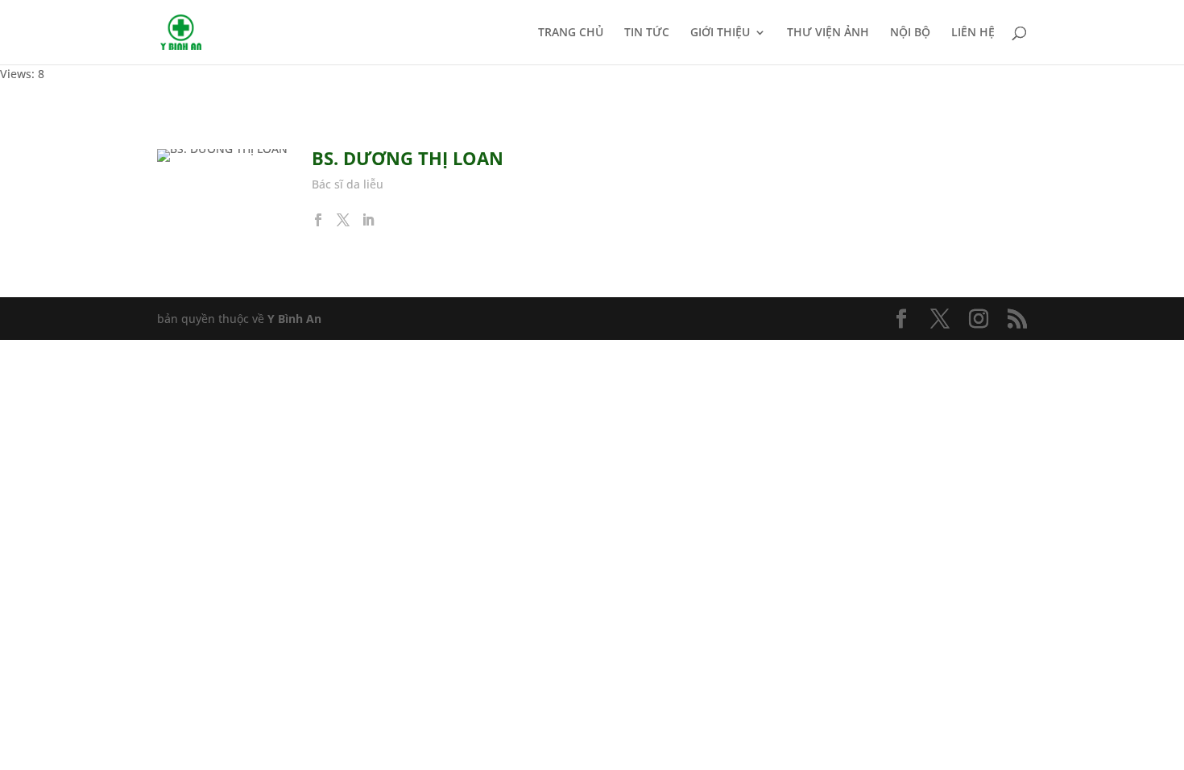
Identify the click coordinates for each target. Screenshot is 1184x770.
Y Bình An (294, 318)
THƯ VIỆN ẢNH (828, 33)
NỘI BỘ (910, 33)
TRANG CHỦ (570, 33)
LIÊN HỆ (973, 33)
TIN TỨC (646, 33)
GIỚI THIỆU (720, 33)
